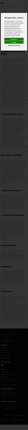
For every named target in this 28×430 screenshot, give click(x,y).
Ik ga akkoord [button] (14, 39)
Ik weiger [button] (14, 42)
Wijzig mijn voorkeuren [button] (14, 45)
